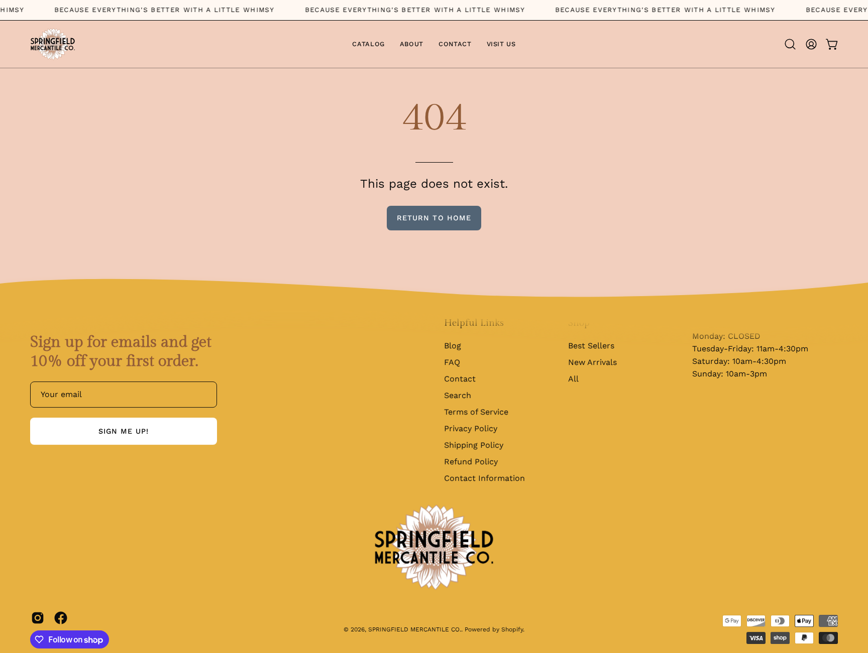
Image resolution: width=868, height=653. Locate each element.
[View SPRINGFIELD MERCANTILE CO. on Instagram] (37, 617)
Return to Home (434, 218)
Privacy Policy (470, 428)
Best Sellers (591, 345)
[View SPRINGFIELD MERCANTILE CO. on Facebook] (60, 617)
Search (457, 395)
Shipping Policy (473, 445)
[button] (790, 44)
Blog (452, 345)
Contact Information (484, 478)
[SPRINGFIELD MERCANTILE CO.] (52, 44)
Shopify (512, 629)
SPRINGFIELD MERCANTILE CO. (414, 629)
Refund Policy (471, 461)
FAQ (452, 362)
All (573, 378)
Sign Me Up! (123, 431)
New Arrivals (592, 362)
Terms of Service (476, 412)
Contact (460, 378)
